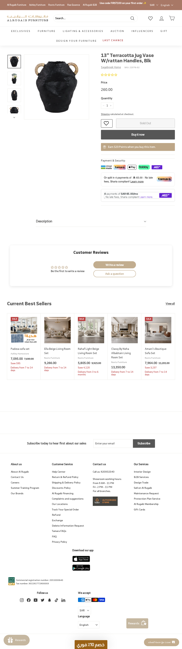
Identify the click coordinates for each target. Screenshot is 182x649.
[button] (109, 74)
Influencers (142, 31)
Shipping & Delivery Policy (66, 482)
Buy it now (137, 134)
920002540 (107, 471)
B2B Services (141, 477)
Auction (117, 31)
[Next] (14, 116)
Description (44, 221)
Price (104, 82)
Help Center (58, 471)
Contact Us (17, 477)
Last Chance (113, 40)
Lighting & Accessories (83, 31)
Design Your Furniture (76, 41)
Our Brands (17, 493)
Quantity (106, 98)
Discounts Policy (61, 488)
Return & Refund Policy (65, 477)
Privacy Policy (59, 542)
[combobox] (95, 18)
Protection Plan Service (147, 498)
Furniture (47, 31)
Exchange (57, 520)
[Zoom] (56, 87)
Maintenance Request (146, 493)
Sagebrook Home (111, 67)
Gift (163, 31)
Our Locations (60, 504)
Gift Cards (139, 509)
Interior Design (142, 471)
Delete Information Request (68, 525)
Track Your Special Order (65, 509)
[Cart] (172, 18)
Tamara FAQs (59, 531)
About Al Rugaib (20, 471)
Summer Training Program (25, 488)
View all (170, 304)
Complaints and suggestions (68, 498)
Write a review (115, 264)
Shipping (105, 114)
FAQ (54, 536)
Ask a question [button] (114, 273)
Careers (15, 482)
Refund (56, 515)
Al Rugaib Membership (146, 504)
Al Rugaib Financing (62, 493)
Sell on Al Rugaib (143, 488)
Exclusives (21, 31)
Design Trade (141, 482)
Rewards (133, 623)
